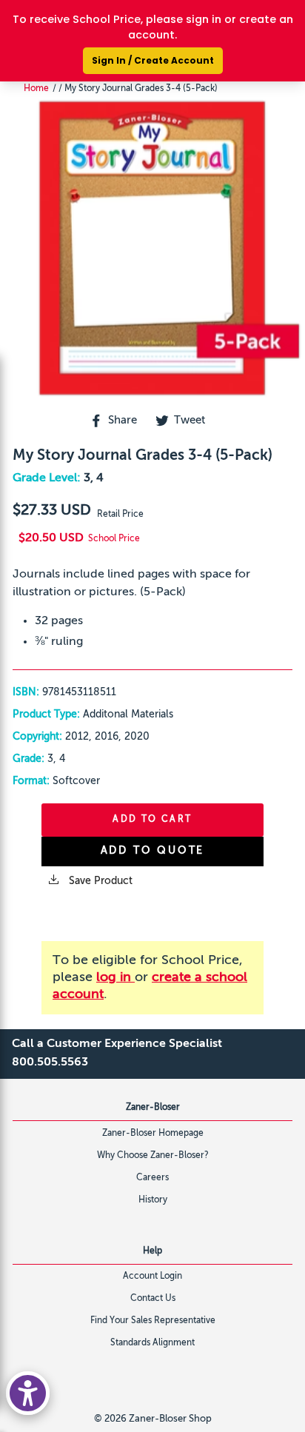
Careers (152, 1178)
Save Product (99, 881)
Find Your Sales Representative (152, 1320)
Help (152, 1251)
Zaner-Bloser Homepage (153, 1133)
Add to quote (153, 851)
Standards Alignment (152, 1343)
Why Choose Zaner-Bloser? (153, 1155)
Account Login (152, 1276)
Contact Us (152, 1298)
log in (115, 977)
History (152, 1200)
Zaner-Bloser (153, 1107)
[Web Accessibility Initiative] (28, 1393)
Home (36, 88)
